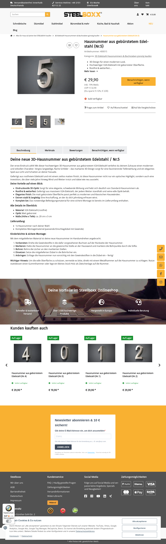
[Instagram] (161, 282)
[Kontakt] (161, 257)
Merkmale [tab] (50, 150)
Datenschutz (27, 536)
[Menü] (13, 505)
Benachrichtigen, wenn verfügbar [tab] (108, 150)
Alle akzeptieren (139, 521)
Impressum (14, 536)
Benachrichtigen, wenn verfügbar (138, 81)
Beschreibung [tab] (23, 150)
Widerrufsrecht (54, 496)
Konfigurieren (139, 528)
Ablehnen (139, 535)
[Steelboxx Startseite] (83, 14)
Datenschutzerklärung (85, 531)
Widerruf (52, 502)
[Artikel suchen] (47, 14)
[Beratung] (161, 249)
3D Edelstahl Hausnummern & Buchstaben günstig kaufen (123, 56)
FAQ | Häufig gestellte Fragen (61, 482)
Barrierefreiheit (17, 491)
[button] (138, 14)
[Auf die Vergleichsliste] (69, 45)
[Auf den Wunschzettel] (76, 45)
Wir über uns (16, 482)
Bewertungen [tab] (76, 150)
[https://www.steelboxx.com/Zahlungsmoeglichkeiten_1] (126, 483)
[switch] (8, 521)
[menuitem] (19, 23)
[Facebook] (161, 274)
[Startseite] (11, 35)
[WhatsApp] (161, 265)
